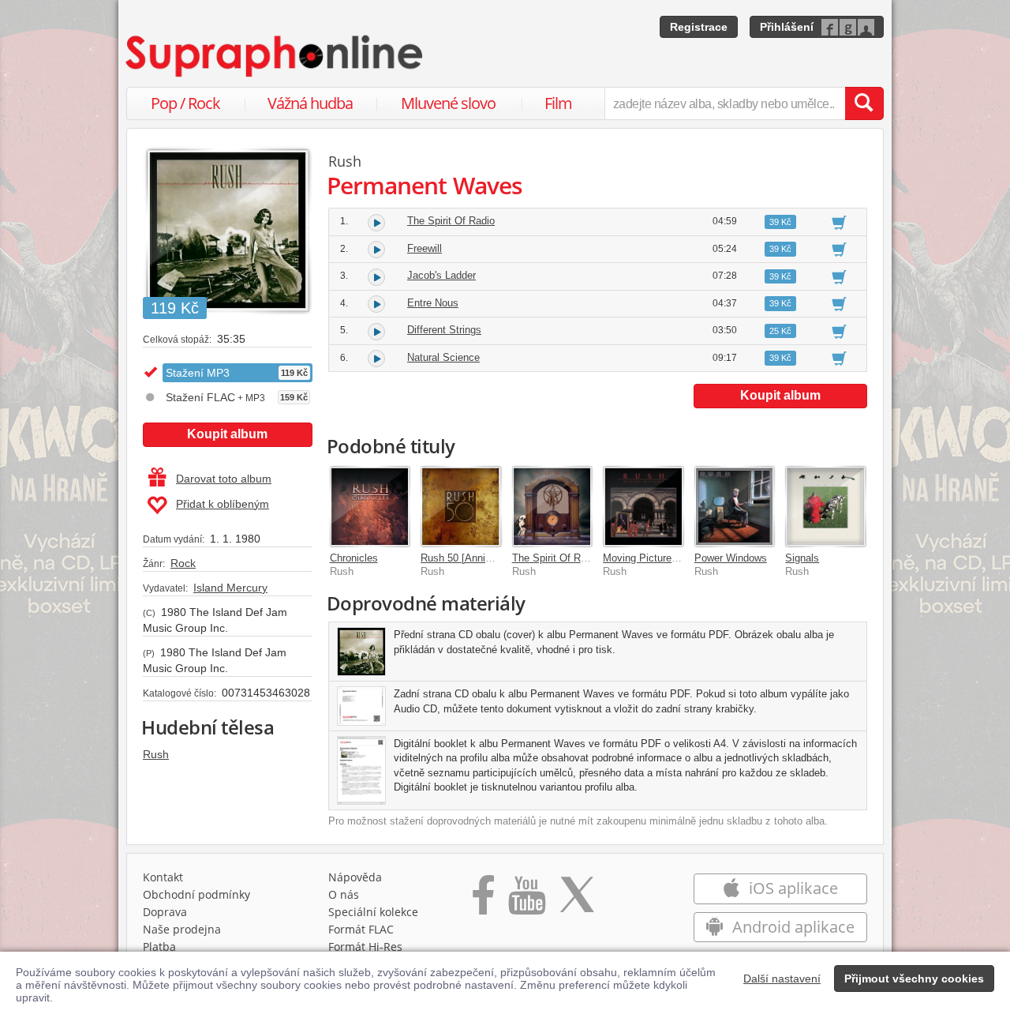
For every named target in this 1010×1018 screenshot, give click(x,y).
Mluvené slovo (448, 103)
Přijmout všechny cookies (914, 978)
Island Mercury (230, 587)
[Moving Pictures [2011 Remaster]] (643, 506)
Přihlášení (787, 27)
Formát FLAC (361, 929)
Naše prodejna (182, 929)
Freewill (424, 248)
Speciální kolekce (373, 911)
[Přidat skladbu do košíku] (839, 221)
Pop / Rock (185, 103)
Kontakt (163, 877)
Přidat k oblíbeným (222, 504)
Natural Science (443, 357)
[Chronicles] (370, 506)
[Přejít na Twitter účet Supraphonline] (577, 900)
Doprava (165, 911)
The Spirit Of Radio (451, 221)
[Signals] (825, 506)
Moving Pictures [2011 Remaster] (679, 558)
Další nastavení (782, 978)
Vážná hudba (310, 103)
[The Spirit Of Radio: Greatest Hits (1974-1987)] (552, 506)
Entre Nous (432, 303)
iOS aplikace (791, 888)
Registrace (699, 27)
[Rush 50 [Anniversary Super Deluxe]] (461, 506)
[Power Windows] (734, 506)
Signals (802, 558)
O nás (343, 894)
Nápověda (355, 877)
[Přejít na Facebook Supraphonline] (483, 900)
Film (558, 103)
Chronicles (354, 558)
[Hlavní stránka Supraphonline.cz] (275, 56)
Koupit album (227, 434)
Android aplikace (791, 926)
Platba (159, 946)
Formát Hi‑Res (365, 946)
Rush (156, 754)
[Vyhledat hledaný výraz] (864, 103)
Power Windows (730, 558)
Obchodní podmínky (196, 894)
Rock (183, 563)
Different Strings (444, 330)
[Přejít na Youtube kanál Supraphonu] (526, 900)
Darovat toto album (223, 478)
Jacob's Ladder (441, 275)
